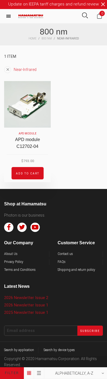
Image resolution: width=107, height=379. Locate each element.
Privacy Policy (13, 262)
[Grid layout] (29, 373)
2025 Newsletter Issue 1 (26, 312)
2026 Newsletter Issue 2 (26, 297)
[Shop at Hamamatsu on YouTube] (35, 227)
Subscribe (90, 330)
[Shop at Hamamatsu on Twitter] (22, 227)
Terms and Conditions (20, 270)
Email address (21, 330)
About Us (11, 254)
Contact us (65, 254)
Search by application (19, 350)
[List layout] (39, 373)
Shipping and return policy (76, 270)
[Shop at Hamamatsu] (31, 16)
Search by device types (59, 350)
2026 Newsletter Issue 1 (26, 305)
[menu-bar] (10, 16)
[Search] (85, 16)
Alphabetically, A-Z (74, 373)
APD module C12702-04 (27, 143)
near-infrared (25, 69)
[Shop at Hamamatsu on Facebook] (8, 227)
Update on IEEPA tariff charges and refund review (53, 4)
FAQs (62, 262)
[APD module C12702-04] (27, 104)
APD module (27, 133)
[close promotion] (103, 4)
